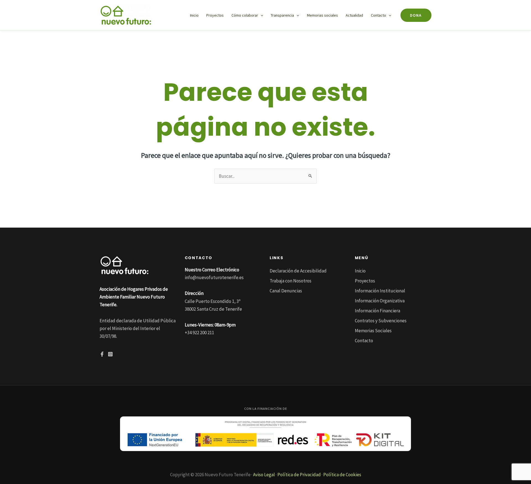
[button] (260, 15)
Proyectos (215, 15)
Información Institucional (380, 291)
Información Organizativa (380, 301)
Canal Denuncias (286, 291)
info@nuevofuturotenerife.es (214, 277)
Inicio (194, 15)
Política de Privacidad (299, 475)
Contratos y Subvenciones (381, 321)
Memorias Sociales (373, 331)
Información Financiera (377, 311)
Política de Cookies (342, 475)
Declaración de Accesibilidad (298, 271)
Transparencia (282, 15)
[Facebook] (102, 354)
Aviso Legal (264, 475)
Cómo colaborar (244, 15)
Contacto (378, 15)
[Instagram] (110, 354)
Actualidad (354, 15)
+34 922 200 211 (199, 332)
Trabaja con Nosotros (290, 281)
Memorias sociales (322, 15)
